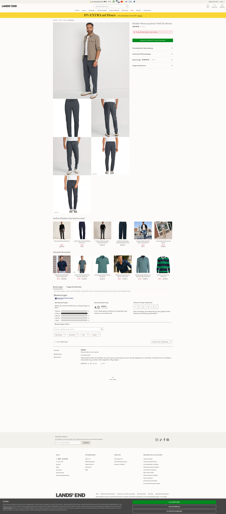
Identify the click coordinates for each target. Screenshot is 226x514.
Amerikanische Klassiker (150, 481)
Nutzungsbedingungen (153, 496)
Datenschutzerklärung (137, 496)
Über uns (87, 459)
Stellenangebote (90, 461)
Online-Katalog (147, 459)
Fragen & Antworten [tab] (73, 287)
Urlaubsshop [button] (147, 10)
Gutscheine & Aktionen (149, 470)
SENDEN (86, 442)
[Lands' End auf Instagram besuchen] (156, 440)
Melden (103, 363)
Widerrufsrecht (89, 464)
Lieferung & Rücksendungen (141, 54)
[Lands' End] (9, 6)
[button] (135, 306)
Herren (60, 20)
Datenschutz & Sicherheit (108, 494)
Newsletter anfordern (61, 436)
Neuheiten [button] (92, 10)
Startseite (55, 20)
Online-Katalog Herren (150, 461)
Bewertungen (58, 287)
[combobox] (165, 342)
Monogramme (118, 459)
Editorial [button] (138, 10)
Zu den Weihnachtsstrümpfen (151, 483)
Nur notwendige (174, 506)
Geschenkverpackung (120, 461)
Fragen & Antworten (139, 66)
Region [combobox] (95, 335)
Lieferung (59, 470)
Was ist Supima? (148, 478)
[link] (104, 307)
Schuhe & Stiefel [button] (102, 10)
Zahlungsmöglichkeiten (62, 475)
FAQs (57, 467)
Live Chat (60, 461)
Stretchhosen (71, 20)
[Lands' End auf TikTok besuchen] (160, 440)
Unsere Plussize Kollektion (150, 475)
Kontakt (58, 464)
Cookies (119, 494)
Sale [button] (132, 10)
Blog (86, 470)
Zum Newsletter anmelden (151, 464)
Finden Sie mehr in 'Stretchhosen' (153, 40)
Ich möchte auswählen (174, 511)
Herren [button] (84, 10)
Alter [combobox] (83, 335)
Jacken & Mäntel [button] (114, 10)
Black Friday (148, 472)
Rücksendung (60, 472)
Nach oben (113, 379)
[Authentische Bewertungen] (64, 298)
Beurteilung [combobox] (58, 335)
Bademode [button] (125, 10)
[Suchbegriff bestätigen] (127, 6)
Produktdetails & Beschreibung (142, 48)
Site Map (150, 494)
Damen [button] (77, 10)
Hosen (65, 20)
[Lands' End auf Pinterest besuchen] (167, 440)
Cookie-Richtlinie (7, 508)
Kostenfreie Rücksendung (113, 2)
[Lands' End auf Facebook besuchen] (163, 440)
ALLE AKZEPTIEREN (174, 502)
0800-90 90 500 (213, 2)
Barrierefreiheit (141, 494)
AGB (97, 494)
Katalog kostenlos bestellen (151, 467)
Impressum (88, 467)
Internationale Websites (162, 494)
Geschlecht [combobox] (72, 335)
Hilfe (221, 2)
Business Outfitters (119, 464)
